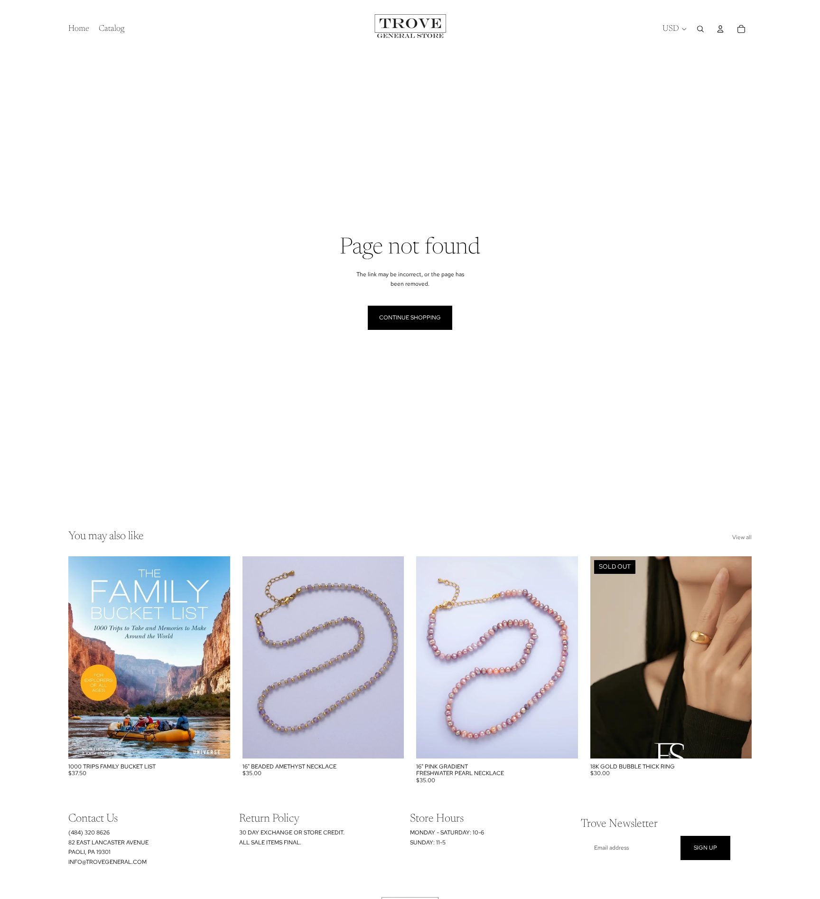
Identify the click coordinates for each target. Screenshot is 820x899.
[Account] (720, 29)
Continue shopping (410, 317)
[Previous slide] (430, 657)
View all (742, 537)
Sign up (705, 848)
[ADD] (215, 743)
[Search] (700, 29)
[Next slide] (564, 657)
